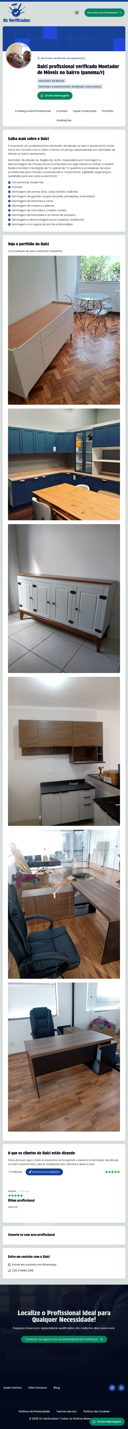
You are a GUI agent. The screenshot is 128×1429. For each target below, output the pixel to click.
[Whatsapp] (121, 1387)
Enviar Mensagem (57, 95)
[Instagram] (112, 1387)
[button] (77, 12)
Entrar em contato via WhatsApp (34, 1264)
